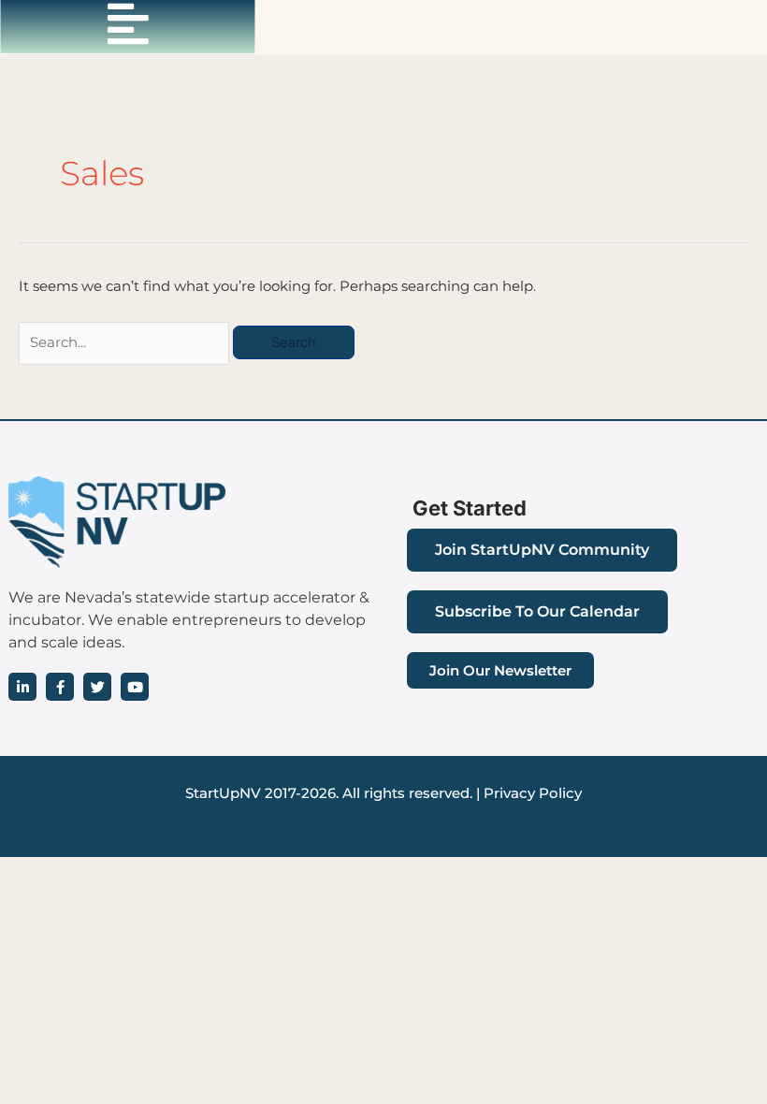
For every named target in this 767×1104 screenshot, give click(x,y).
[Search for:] (126, 342)
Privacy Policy (533, 793)
